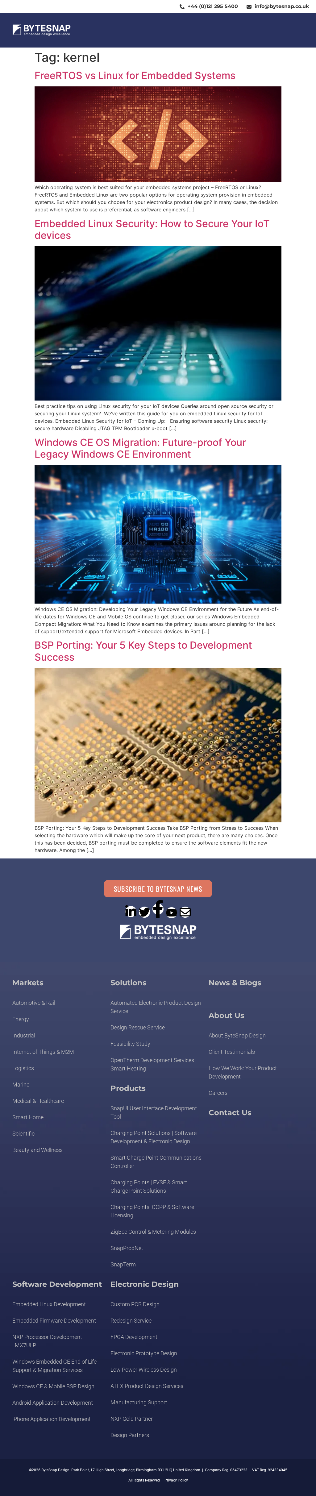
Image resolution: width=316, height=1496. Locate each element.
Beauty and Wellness (37, 1150)
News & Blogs (235, 982)
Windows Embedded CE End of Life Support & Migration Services (54, 1365)
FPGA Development (133, 1337)
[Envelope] (185, 912)
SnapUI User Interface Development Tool (153, 1112)
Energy (20, 1019)
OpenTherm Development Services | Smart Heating (153, 1064)
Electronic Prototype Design (143, 1353)
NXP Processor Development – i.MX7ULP (49, 1341)
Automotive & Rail (33, 1002)
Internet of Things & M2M (43, 1052)
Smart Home (28, 1117)
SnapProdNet (126, 1248)
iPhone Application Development (51, 1419)
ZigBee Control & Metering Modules (153, 1231)
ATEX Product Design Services (146, 1386)
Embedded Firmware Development (54, 1320)
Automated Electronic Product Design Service (155, 1006)
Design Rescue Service (137, 1027)
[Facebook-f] (158, 909)
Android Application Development (52, 1402)
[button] (292, 30)
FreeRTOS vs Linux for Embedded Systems (135, 75)
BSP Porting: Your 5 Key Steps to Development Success (143, 651)
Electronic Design (144, 1284)
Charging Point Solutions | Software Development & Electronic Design (153, 1137)
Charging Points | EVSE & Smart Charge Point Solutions (148, 1186)
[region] (99, 1466)
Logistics (23, 1068)
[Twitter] (144, 912)
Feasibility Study (130, 1044)
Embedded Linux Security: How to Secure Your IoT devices (152, 229)
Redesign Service (131, 1320)
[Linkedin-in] (130, 911)
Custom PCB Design (135, 1304)
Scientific (23, 1133)
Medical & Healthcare (38, 1101)
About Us (226, 1015)
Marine (20, 1084)
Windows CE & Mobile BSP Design (53, 1386)
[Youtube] (171, 912)
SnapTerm (123, 1264)
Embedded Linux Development (49, 1304)
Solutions (128, 982)
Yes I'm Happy (165, 1478)
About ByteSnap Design (237, 1035)
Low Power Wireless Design (143, 1369)
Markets (28, 982)
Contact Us (230, 1112)
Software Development (57, 1284)
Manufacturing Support (138, 1402)
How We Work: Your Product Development (243, 1072)
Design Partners (129, 1435)
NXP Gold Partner (131, 1418)
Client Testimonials (232, 1052)
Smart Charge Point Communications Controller (156, 1161)
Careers (218, 1093)
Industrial (23, 1035)
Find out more (113, 1477)
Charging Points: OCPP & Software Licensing (152, 1211)
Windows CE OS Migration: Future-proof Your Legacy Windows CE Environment (140, 448)
